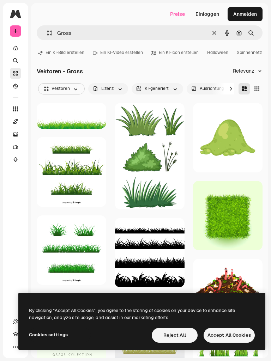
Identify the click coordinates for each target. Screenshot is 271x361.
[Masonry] (244, 88)
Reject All (174, 335)
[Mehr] (15, 347)
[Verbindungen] (15, 321)
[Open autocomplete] (46, 33)
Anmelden (245, 14)
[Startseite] (15, 48)
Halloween (217, 52)
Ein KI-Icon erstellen (179, 52)
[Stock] (15, 73)
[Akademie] (15, 334)
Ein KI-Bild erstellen (65, 52)
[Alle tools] (15, 109)
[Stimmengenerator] (15, 159)
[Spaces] (15, 121)
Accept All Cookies (229, 335)
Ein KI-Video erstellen (121, 52)
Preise (177, 14)
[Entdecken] (15, 86)
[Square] (257, 88)
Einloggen (207, 14)
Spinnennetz (249, 52)
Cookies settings (48, 335)
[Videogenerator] (15, 147)
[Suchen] (15, 60)
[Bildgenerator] (15, 134)
